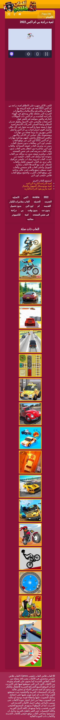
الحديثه (37, 201)
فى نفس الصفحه (41, 214)
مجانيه (30, 219)
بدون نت (46, 210)
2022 (46, 197)
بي (22, 210)
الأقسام (49, 17)
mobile (36, 197)
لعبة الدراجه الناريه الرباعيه (39, 183)
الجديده (48, 201)
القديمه (47, 206)
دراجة (14, 210)
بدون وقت (33, 210)
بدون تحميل (15, 206)
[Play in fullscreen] (9, 14)
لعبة (26, 214)
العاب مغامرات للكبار (19, 201)
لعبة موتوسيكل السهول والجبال (37, 186)
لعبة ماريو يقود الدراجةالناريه (38, 188)
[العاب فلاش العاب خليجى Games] (20, 12)
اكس (26, 197)
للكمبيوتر (16, 214)
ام (39, 206)
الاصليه (15, 197)
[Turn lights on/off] (14, 14)
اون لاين (29, 206)
